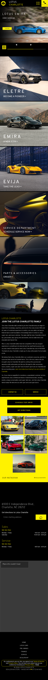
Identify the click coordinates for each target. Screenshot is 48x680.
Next (31, 45)
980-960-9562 (6, 530)
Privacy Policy (13, 663)
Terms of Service (38, 661)
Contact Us (12, 392)
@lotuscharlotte (40, 478)
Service (35, 392)
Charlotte (16, 3)
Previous (16, 45)
